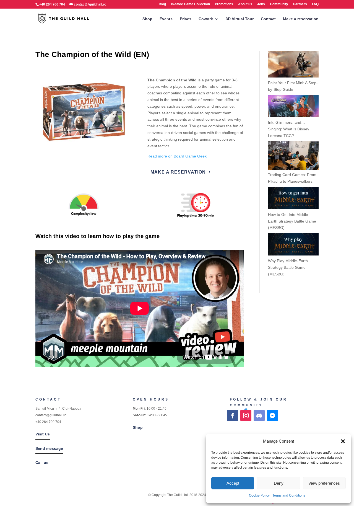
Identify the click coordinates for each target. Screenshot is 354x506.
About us (245, 4)
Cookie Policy (259, 495)
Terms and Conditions (288, 495)
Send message (49, 448)
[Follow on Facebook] (232, 415)
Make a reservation (301, 19)
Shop (147, 19)
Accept (233, 483)
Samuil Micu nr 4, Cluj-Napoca (58, 409)
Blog (162, 4)
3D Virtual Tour (240, 19)
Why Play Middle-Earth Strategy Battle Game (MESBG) (288, 267)
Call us (41, 462)
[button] (343, 441)
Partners (300, 4)
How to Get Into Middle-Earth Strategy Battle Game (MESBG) (292, 221)
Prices (185, 19)
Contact (268, 19)
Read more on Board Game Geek (177, 156)
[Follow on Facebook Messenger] (272, 415)
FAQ (315, 4)
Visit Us (42, 434)
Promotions (224, 4)
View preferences (324, 483)
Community (279, 4)
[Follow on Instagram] (245, 415)
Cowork (206, 19)
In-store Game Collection (190, 4)
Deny (278, 483)
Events (166, 19)
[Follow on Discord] (259, 415)
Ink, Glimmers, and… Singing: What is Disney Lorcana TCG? (288, 129)
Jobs (261, 4)
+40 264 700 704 (48, 422)
